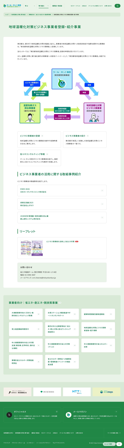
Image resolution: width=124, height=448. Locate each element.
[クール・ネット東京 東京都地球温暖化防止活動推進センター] (12, 6)
